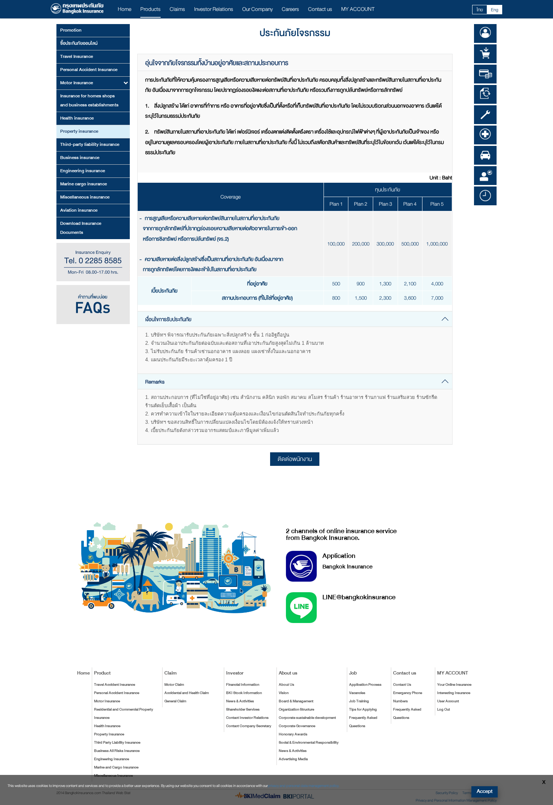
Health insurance (77, 118)
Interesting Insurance (453, 693)
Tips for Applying (363, 709)
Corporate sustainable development (307, 717)
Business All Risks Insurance (117, 750)
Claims (177, 9)
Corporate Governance (297, 726)
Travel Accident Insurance (114, 684)
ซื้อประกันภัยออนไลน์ (78, 43)
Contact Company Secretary (248, 726)
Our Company (257, 9)
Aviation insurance (78, 210)
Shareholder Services (243, 709)
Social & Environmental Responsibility (309, 742)
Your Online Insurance (454, 684)
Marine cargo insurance (83, 184)
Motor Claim (174, 684)
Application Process (365, 684)
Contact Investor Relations (247, 717)
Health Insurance (107, 726)
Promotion (71, 30)
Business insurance (79, 157)
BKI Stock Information (244, 693)
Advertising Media (293, 759)
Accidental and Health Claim (186, 693)
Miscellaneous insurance (84, 197)
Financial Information (242, 684)
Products (150, 9)
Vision (284, 693)
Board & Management (296, 701)
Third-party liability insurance (89, 144)
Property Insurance (109, 734)
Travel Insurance (76, 56)
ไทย (480, 10)
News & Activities (240, 701)
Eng (494, 10)
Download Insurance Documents (80, 227)
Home (124, 9)
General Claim (175, 701)
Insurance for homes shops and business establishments (89, 100)
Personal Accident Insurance (88, 69)
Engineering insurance (82, 171)
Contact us (320, 9)
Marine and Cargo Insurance (116, 767)
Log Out (443, 709)
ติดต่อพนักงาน (295, 459)
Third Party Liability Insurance (117, 742)
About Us (286, 684)
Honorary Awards (293, 734)
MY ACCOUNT (358, 9)
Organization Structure (296, 709)
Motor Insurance (107, 701)
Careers (290, 9)
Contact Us (402, 684)
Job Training (359, 701)
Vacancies (357, 693)
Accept (484, 791)
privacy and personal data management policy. (304, 785)
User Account (448, 701)
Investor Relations (213, 9)
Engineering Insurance (111, 759)
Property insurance (79, 131)
